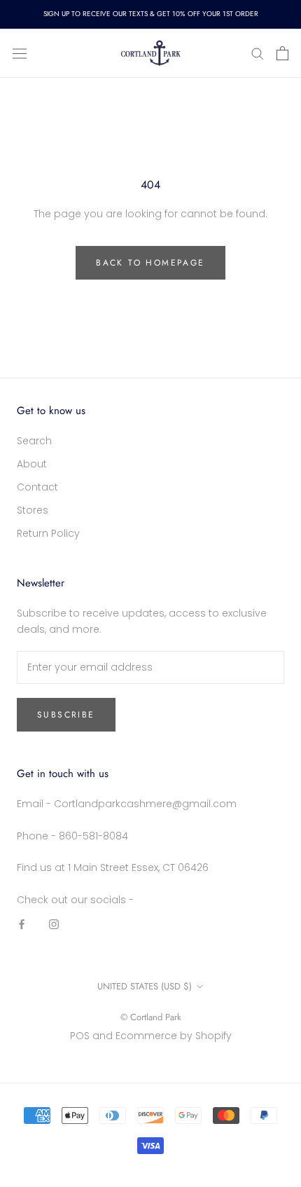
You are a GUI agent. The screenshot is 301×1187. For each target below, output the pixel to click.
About (32, 464)
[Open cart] (282, 53)
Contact (37, 487)
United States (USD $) (144, 986)
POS (80, 1036)
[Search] (257, 53)
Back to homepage (150, 262)
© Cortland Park (150, 1017)
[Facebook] (22, 924)
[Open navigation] (20, 53)
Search (34, 441)
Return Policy (48, 533)
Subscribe (66, 714)
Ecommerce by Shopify (173, 1036)
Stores (32, 510)
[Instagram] (54, 924)
